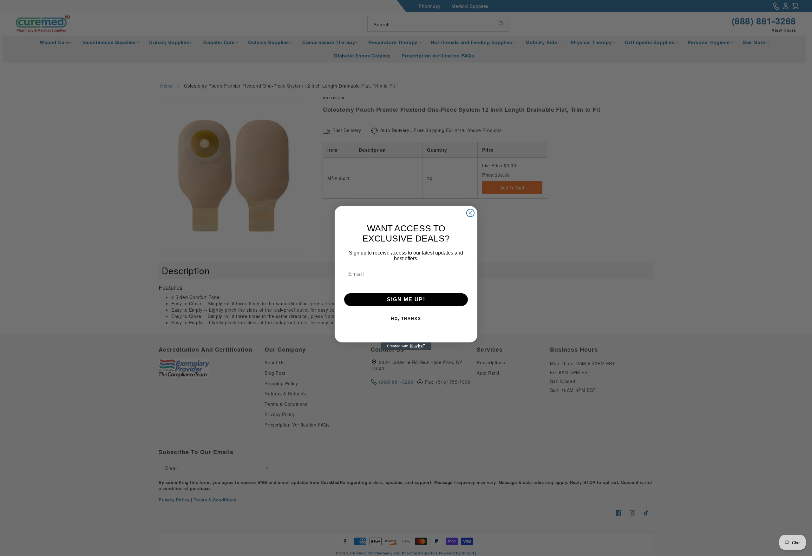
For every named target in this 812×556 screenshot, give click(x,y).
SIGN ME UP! (406, 299)
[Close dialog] (470, 213)
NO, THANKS (406, 318)
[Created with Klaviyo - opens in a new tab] (406, 346)
